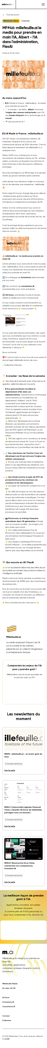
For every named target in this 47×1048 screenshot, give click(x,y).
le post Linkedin (13, 592)
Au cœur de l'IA (8, 988)
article (17, 595)
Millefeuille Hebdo (10, 984)
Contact (6, 1016)
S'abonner (6, 1020)
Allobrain (9, 424)
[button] (42, 4)
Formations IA (8, 1002)
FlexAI (4, 578)
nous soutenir (27, 309)
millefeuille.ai (12, 267)
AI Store (5, 997)
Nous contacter (9, 353)
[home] (8, 4)
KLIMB (7, 1039)
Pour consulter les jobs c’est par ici (20, 603)
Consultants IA (8, 1006)
